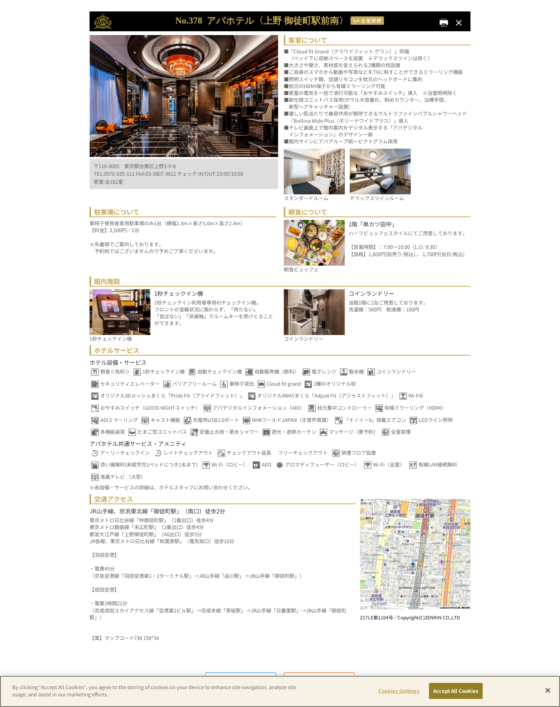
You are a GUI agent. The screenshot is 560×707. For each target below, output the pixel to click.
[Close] (547, 690)
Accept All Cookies (455, 690)
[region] (280, 691)
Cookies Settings (398, 690)
